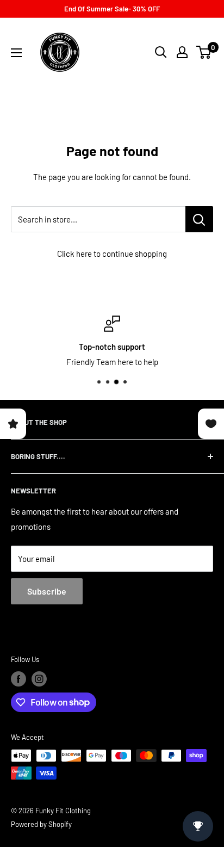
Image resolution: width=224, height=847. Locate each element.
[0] (204, 52)
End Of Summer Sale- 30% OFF (112, 8)
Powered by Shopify (41, 824)
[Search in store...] (199, 219)
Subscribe (46, 591)
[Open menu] (16, 52)
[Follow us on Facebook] (18, 679)
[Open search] (161, 52)
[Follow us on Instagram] (39, 679)
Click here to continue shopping (112, 253)
